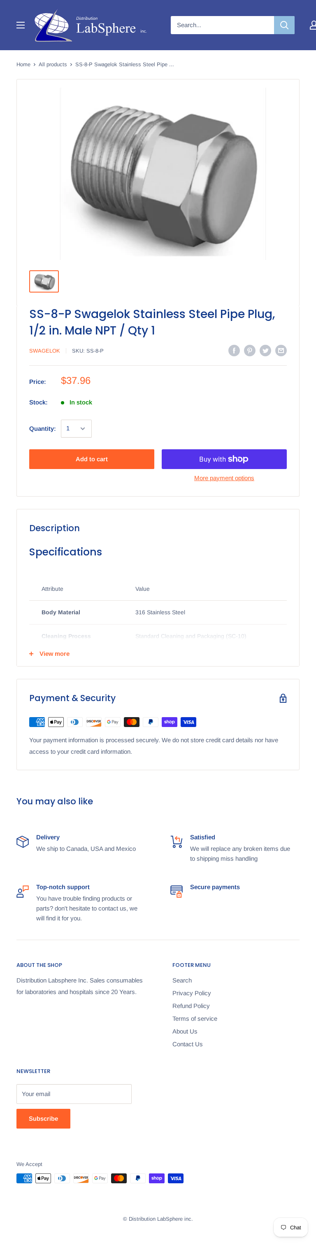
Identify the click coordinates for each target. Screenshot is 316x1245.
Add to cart (92, 458)
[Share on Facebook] (234, 350)
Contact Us (187, 1044)
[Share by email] (281, 350)
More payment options (224, 477)
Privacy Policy (191, 992)
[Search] (284, 25)
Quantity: (42, 428)
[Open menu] (20, 25)
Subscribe (43, 1118)
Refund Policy (191, 1005)
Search (182, 980)
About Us (185, 1031)
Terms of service (194, 1018)
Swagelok (44, 351)
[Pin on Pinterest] (250, 350)
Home (23, 64)
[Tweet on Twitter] (265, 350)
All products (53, 64)
